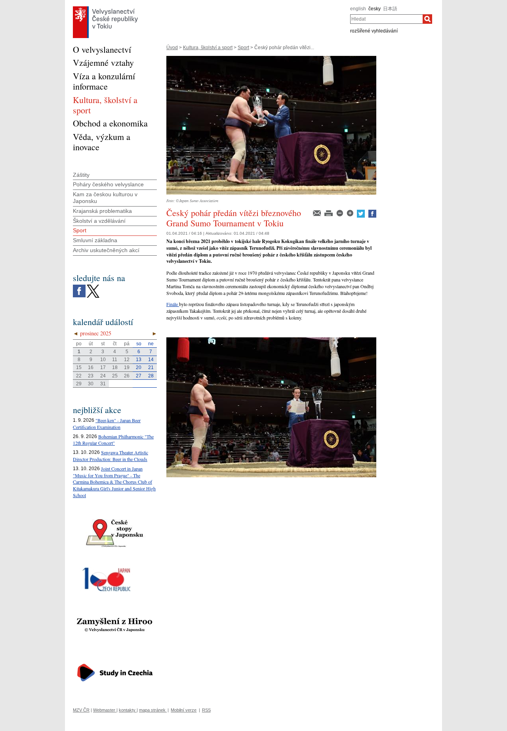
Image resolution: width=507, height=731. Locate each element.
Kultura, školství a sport (208, 47)
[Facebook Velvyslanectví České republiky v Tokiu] (79, 286)
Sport (243, 47)
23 (90, 376)
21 (151, 367)
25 (115, 376)
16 (90, 367)
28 (151, 376)
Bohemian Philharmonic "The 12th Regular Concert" (113, 439)
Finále (172, 304)
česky (374, 8)
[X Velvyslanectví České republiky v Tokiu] (93, 286)
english (358, 8)
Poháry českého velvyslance (108, 184)
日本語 (390, 8)
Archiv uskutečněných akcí (106, 250)
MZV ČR (81, 710)
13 (138, 359)
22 (79, 376)
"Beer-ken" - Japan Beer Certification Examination (107, 423)
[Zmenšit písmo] (340, 212)
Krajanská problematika (102, 211)
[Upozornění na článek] (317, 212)
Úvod (172, 47)
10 (103, 359)
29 (79, 384)
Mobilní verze (183, 710)
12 (127, 359)
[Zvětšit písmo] (351, 212)
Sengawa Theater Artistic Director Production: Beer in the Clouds (110, 455)
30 (90, 384)
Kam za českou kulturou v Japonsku (105, 197)
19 (127, 367)
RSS (206, 710)
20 (138, 367)
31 (103, 384)
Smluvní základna (95, 240)
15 (79, 367)
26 (127, 376)
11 (114, 359)
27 (138, 376)
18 (115, 367)
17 (103, 367)
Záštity (81, 175)
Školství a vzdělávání (99, 221)
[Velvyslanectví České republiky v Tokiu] (105, 8)
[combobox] (386, 19)
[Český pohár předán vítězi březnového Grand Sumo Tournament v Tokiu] (271, 58)
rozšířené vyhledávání (374, 31)
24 (103, 376)
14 (151, 359)
